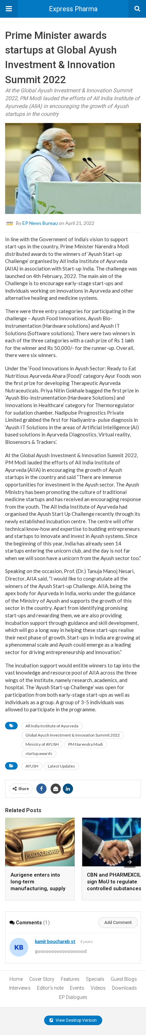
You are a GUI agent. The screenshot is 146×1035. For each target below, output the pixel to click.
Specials (95, 979)
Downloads (124, 988)
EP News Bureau (40, 223)
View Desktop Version (76, 1020)
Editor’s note (50, 988)
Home (16, 979)
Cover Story (41, 979)
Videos (98, 988)
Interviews (20, 988)
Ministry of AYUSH (42, 744)
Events (77, 988)
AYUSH (31, 766)
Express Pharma (73, 9)
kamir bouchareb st (55, 941)
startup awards (38, 753)
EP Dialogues (73, 997)
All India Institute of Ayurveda (51, 725)
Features (70, 979)
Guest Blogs (124, 979)
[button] (9, 9)
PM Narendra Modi (85, 744)
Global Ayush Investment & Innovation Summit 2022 (72, 735)
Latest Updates (61, 766)
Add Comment (118, 922)
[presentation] (129, 862)
